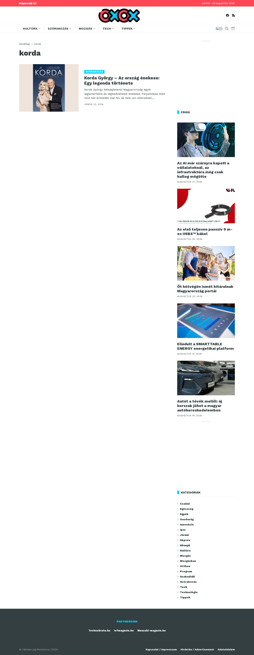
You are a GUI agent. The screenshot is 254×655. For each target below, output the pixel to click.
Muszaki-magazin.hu (151, 630)
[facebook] (227, 15)
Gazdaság (187, 519)
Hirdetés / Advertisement (197, 649)
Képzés (185, 540)
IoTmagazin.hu (124, 630)
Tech (183, 586)
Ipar (183, 529)
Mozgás (185, 555)
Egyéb (184, 514)
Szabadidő (187, 576)
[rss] (233, 15)
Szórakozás (94, 72)
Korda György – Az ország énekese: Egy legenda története (122, 80)
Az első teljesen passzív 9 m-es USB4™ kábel (205, 231)
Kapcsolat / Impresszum (161, 649)
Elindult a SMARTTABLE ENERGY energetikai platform (205, 346)
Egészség (186, 508)
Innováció (187, 524)
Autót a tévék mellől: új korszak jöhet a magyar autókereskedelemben (199, 405)
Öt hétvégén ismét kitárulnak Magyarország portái (205, 288)
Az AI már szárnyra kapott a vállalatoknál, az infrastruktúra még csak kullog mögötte (203, 170)
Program (186, 571)
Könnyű (185, 545)
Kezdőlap (24, 44)
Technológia (188, 592)
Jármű (184, 534)
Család (185, 503)
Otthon (185, 566)
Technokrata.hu (99, 630)
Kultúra (185, 550)
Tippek (185, 597)
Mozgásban (188, 560)
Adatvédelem (226, 649)
